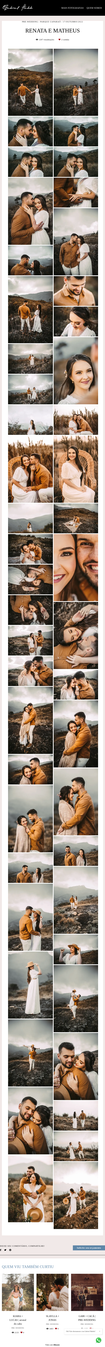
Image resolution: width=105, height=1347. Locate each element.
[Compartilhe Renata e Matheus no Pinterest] (10, 1250)
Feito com (52, 1345)
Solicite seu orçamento (89, 1248)
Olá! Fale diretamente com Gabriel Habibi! (80, 1331)
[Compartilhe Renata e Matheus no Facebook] (1, 1250)
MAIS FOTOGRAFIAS (72, 8)
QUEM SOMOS (94, 8)
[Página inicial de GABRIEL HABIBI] (18, 8)
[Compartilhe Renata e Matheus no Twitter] (5, 1250)
